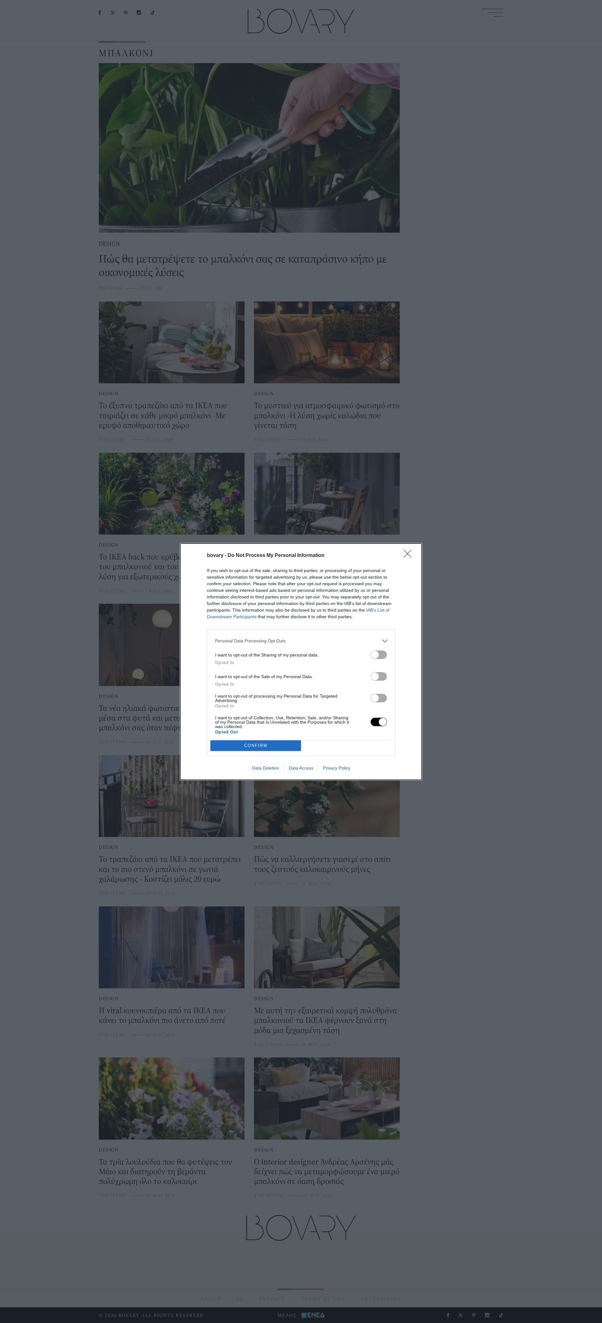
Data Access (301, 767)
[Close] (409, 556)
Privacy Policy (336, 767)
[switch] (379, 655)
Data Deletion (265, 767)
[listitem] (301, 641)
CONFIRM (255, 745)
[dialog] (301, 661)
